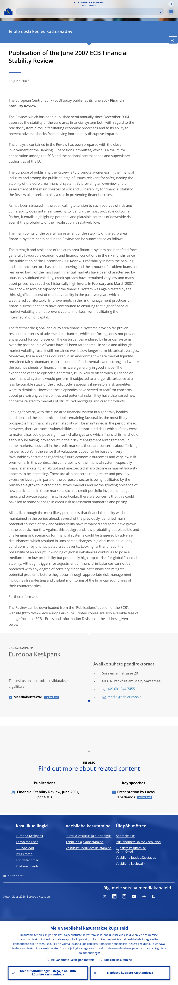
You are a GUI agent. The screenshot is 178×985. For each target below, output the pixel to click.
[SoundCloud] (143, 896)
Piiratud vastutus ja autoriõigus (88, 836)
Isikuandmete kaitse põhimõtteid (73, 960)
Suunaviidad (25, 848)
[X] (104, 896)
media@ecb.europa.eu (125, 697)
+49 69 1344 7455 (121, 689)
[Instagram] (124, 896)
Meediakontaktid (28, 697)
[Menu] (171, 11)
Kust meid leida (27, 866)
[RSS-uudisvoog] (153, 896)
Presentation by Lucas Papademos (135, 795)
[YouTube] (134, 896)
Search (159, 11)
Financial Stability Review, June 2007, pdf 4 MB (47, 795)
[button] (170, 4)
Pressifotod (24, 854)
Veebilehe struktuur (17, 875)
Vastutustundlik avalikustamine (88, 848)
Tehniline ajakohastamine (84, 842)
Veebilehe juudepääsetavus (136, 857)
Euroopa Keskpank (29, 836)
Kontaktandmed (27, 860)
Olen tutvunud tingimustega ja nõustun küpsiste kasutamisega (48, 973)
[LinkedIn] (114, 896)
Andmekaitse (125, 836)
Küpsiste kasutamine (118, 960)
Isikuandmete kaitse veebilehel (138, 842)
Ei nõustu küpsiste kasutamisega (130, 973)
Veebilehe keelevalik (130, 863)
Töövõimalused (27, 842)
